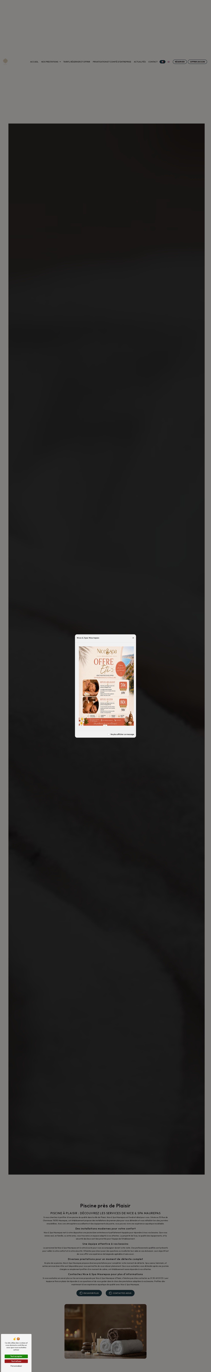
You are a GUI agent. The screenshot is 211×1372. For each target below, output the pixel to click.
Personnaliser (16, 1366)
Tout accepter (16, 1356)
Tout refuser (16, 1361)
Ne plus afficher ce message (122, 734)
